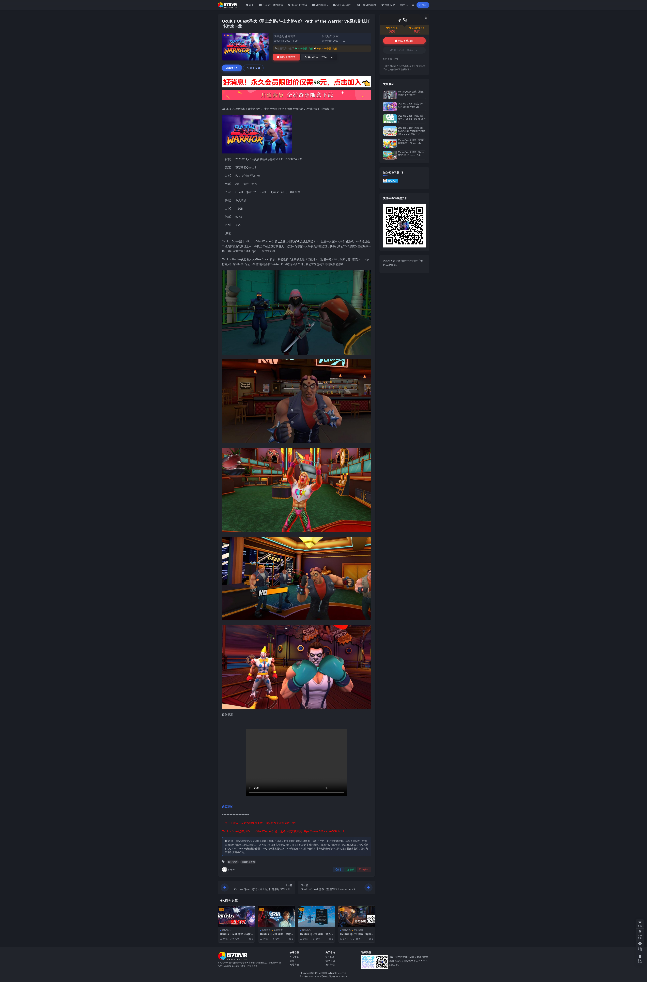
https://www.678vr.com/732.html (323, 831)
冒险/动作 (226, 930)
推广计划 (330, 964)
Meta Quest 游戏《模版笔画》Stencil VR (411, 93)
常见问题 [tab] (255, 68)
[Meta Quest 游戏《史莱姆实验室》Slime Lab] (390, 143)
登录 (424, 5)
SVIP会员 (393, 28)
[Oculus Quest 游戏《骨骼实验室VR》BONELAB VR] (356, 916)
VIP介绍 (330, 957)
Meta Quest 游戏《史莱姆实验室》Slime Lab (411, 141)
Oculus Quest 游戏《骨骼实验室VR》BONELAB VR (355, 935)
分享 (339, 869)
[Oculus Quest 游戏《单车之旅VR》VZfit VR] (390, 106)
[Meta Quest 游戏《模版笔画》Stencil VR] (390, 94)
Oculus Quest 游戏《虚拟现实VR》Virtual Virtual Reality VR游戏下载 (411, 130)
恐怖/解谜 (358, 930)
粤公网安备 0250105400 (336, 976)
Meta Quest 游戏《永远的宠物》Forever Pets (411, 153)
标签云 (293, 960)
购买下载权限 (288, 57)
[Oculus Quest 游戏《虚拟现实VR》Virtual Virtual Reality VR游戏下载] (390, 131)
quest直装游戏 (248, 861)
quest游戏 (232, 861)
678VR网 (323, 973)
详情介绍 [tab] (233, 68)
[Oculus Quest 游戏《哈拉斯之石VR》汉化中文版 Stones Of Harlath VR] (236, 916)
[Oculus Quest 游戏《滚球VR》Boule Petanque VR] (390, 118)
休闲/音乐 (290, 36)
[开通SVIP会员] (296, 96)
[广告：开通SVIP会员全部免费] (296, 83)
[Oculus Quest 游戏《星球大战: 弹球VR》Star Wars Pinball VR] (276, 916)
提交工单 (330, 960)
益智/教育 (278, 930)
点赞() (365, 869)
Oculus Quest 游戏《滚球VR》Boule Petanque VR (411, 118)
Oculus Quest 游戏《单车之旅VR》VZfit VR (410, 105)
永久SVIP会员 (418, 28)
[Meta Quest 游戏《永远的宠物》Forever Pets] (390, 155)
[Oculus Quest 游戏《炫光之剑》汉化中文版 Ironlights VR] (316, 916)
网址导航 (294, 964)
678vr (231, 869)
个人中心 (294, 957)
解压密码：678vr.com (320, 57)
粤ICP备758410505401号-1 (312, 976)
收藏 (352, 869)
